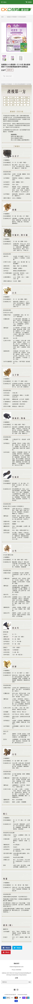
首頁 (2, 16)
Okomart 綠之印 (12, 994)
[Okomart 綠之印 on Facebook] (15, 990)
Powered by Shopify (22, 994)
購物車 (30, 2)
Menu (4, 2)
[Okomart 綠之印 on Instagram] (17, 990)
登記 (30, 982)
